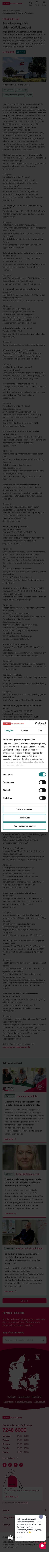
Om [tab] (40, 731)
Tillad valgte (24, 818)
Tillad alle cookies (24, 809)
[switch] (42, 782)
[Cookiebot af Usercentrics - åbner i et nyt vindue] (35, 723)
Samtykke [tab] (9, 731)
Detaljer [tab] (24, 731)
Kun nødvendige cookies (24, 826)
